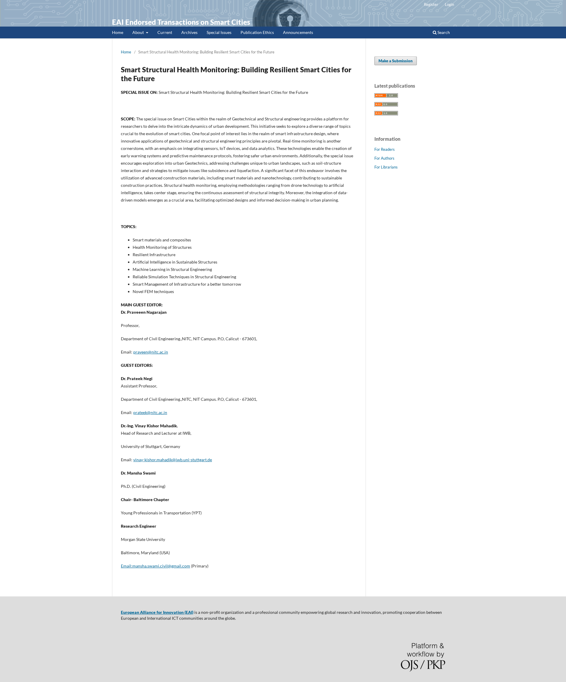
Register (431, 4)
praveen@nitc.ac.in (150, 351)
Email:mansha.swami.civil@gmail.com (155, 565)
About (138, 32)
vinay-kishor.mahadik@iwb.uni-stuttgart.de (172, 459)
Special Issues (219, 32)
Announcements (298, 32)
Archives (189, 32)
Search (443, 32)
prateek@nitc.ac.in (150, 412)
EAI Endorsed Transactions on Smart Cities (181, 22)
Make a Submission (396, 60)
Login (449, 4)
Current (164, 32)
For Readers (384, 149)
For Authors (384, 158)
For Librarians (386, 167)
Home (117, 32)
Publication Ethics (257, 32)
